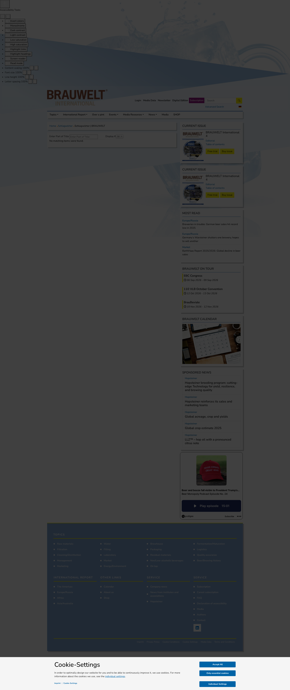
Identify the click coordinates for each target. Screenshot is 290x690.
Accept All (218, 664)
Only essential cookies (217, 673)
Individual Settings (217, 684)
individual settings (115, 676)
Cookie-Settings (70, 683)
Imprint (57, 683)
